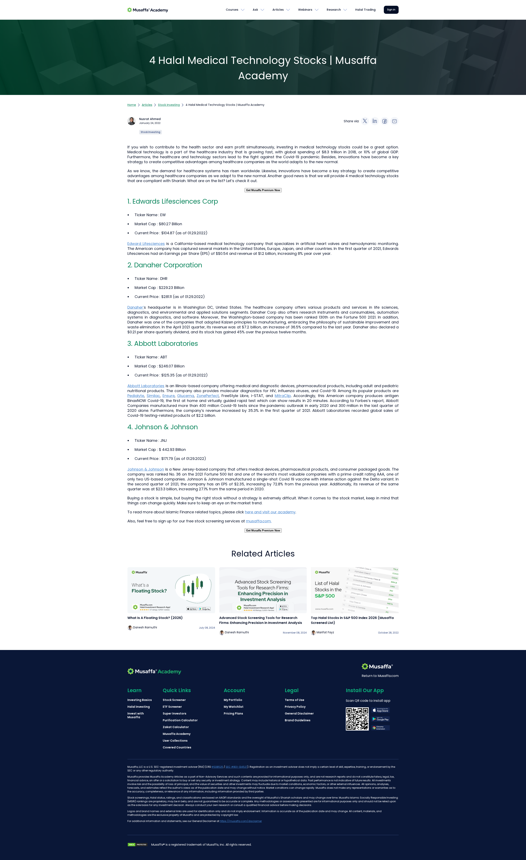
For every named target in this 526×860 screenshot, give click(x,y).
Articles (278, 10)
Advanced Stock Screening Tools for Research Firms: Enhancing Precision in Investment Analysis (260, 620)
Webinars (305, 10)
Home (131, 105)
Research (334, 10)
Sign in (391, 9)
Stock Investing (169, 105)
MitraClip (283, 395)
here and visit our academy (270, 512)
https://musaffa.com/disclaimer (241, 821)
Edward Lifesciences (146, 243)
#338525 (217, 767)
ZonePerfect (208, 395)
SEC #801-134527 (236, 767)
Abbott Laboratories (145, 385)
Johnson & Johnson (145, 469)
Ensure (169, 395)
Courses (232, 10)
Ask (255, 10)
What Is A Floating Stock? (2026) (155, 617)
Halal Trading (365, 10)
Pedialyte (135, 395)
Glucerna (185, 395)
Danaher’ (135, 307)
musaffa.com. (258, 521)
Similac (153, 395)
